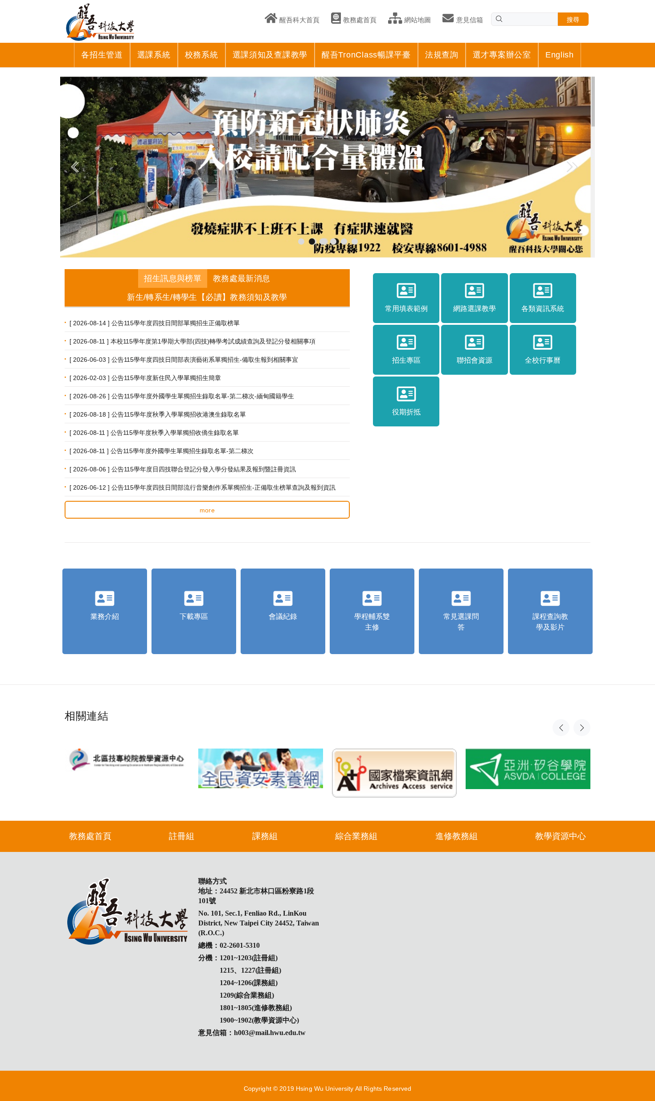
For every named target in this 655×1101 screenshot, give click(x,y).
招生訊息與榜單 (172, 278)
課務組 (265, 836)
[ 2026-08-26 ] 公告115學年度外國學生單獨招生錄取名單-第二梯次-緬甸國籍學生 (182, 396)
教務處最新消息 (241, 278)
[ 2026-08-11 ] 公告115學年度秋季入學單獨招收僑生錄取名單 (154, 432)
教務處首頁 (90, 836)
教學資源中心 (560, 836)
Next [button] (581, 727)
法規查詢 (441, 54)
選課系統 (154, 54)
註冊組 (181, 836)
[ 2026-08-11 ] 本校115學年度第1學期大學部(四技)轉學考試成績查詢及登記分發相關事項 (192, 341)
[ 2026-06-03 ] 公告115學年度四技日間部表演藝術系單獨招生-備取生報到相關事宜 (184, 359)
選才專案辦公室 (502, 54)
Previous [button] (561, 727)
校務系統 (201, 54)
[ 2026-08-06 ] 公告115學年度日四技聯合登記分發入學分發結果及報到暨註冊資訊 (183, 469)
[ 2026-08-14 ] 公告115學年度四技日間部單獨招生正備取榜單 (155, 323)
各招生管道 (102, 54)
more (207, 510)
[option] (127, 751)
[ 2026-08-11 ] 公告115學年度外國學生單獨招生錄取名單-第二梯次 (162, 450)
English (559, 54)
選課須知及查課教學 (270, 54)
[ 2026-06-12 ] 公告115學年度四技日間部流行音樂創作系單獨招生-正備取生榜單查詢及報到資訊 (203, 487)
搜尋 (573, 19)
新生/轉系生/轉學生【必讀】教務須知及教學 (207, 297)
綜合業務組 (356, 836)
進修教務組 (456, 836)
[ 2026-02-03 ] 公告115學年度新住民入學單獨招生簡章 (145, 377)
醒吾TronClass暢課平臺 (366, 54)
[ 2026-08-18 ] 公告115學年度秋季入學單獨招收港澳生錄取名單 (158, 414)
